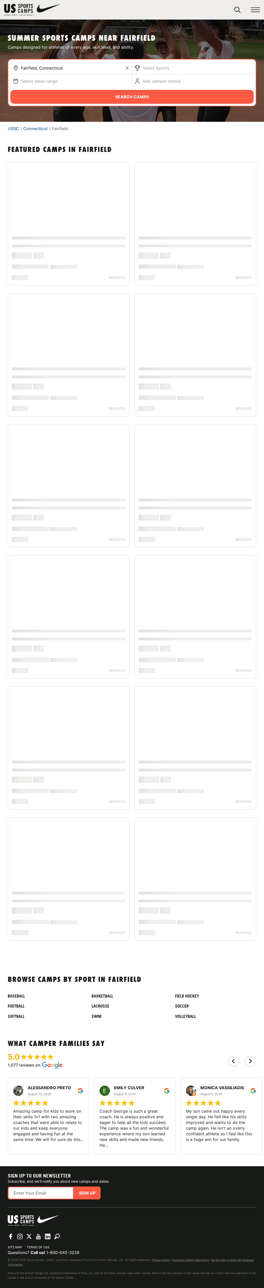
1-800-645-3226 (62, 1235)
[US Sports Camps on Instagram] (20, 1219)
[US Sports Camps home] (32, 10)
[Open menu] (255, 9)
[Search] (237, 10)
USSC (13, 128)
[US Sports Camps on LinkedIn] (48, 1219)
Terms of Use (38, 1230)
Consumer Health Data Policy (190, 1243)
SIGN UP (87, 1176)
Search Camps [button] (132, 96)
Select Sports (156, 68)
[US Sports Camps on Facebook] (10, 1219)
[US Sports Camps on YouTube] (38, 1219)
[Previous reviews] (233, 1044)
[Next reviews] (250, 1044)
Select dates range (39, 81)
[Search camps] (57, 1219)
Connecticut (35, 128)
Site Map (15, 1230)
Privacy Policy (161, 1243)
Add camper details (162, 81)
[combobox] (75, 68)
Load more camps (132, 917)
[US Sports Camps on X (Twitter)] (29, 1219)
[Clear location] (127, 68)
